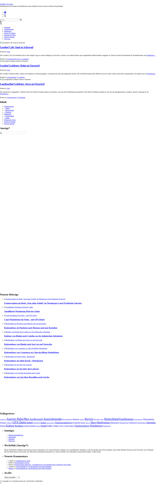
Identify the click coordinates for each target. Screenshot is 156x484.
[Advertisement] (63, 395)
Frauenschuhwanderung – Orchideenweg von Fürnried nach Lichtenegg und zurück (43, 465)
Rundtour (19, 425)
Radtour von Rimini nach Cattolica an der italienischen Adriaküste (33, 336)
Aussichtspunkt (52, 419)
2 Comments (21, 97)
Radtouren (7, 31)
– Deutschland (9, 110)
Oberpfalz (151, 422)
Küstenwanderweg (64, 422)
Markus (11, 468)
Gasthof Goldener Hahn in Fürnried (20, 65)
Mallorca (88, 423)
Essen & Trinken (9, 33)
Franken (3, 423)
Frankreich (9, 423)
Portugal (3, 426)
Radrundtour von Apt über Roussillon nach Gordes (26, 377)
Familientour (126, 419)
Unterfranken (69, 426)
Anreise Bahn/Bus (17, 419)
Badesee (76, 419)
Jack (8, 52)
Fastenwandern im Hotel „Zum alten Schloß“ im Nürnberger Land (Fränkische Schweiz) (43, 303)
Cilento (102, 419)
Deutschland (111, 419)
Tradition (56, 426)
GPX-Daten (19, 422)
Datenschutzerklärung (15, 435)
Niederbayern (124, 423)
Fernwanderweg (138, 419)
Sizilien (38, 426)
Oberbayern (133, 423)
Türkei (61, 426)
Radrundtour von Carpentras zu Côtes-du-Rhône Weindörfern (31, 352)
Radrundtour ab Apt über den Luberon (21, 369)
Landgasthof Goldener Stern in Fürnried (22, 84)
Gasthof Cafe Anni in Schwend (16, 47)
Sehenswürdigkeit (30, 426)
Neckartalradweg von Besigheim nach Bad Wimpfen (33, 466)
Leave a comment (23, 59)
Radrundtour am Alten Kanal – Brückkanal (23, 361)
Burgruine (96, 419)
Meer (93, 422)
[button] (0, 22)
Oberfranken (141, 423)
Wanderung (107, 426)
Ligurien (76, 422)
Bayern (89, 419)
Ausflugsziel (36, 419)
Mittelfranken (103, 422)
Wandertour (96, 425)
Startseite (7, 27)
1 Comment (21, 77)
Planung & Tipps (10, 35)
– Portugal (7, 112)
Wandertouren (9, 29)
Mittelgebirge (114, 423)
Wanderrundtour (82, 425)
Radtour (10, 425)
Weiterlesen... (150, 55)
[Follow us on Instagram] (5, 14)
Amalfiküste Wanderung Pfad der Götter (22, 311)
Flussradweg (148, 419)
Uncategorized (11, 59)
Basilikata (82, 419)
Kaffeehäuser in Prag (23, 461)
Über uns (7, 39)
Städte (49, 426)
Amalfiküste (3, 419)
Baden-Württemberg (67, 419)
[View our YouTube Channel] (5, 12)
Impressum (12, 437)
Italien (30, 422)
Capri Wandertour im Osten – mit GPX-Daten (24, 319)
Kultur (43, 422)
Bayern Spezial (9, 37)
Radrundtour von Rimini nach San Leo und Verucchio (28, 344)
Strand (44, 425)
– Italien (7, 108)
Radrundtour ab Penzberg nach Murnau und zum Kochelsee (30, 328)
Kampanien (36, 423)
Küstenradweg (51, 423)
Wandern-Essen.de (6, 4)
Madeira (83, 423)
